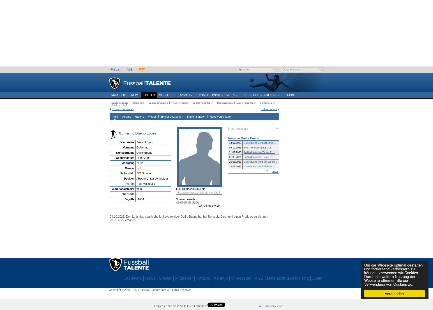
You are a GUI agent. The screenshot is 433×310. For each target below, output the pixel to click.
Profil (115, 116)
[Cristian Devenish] (110, 109)
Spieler (149, 95)
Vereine (126, 116)
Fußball (115, 69)
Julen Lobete (269, 109)
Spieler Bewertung (158, 103)
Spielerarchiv (118, 105)
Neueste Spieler (180, 103)
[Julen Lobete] (278, 109)
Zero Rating (178, 202)
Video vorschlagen (246, 103)
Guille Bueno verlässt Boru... (259, 142)
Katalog (186, 95)
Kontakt (202, 95)
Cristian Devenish (123, 109)
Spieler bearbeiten (171, 116)
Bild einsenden (225, 103)
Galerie (139, 116)
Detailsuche (138, 103)
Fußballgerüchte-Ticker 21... (259, 152)
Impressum (220, 95)
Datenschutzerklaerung (261, 95)
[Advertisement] (216, 34)
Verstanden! (395, 293)
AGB (129, 69)
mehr (275, 171)
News (135, 95)
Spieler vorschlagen (203, 103)
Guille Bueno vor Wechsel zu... (260, 166)
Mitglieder (167, 95)
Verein (130, 183)
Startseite (119, 95)
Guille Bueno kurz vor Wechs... (261, 161)
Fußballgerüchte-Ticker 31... (259, 157)
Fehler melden (267, 103)
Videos (152, 116)
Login (290, 95)
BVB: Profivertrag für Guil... (258, 147)
